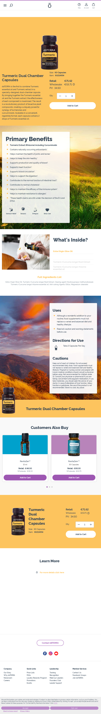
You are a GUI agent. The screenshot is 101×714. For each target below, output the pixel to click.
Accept (25, 708)
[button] (47, 487)
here (55, 703)
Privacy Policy (25, 711)
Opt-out (74, 708)
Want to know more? (10, 711)
